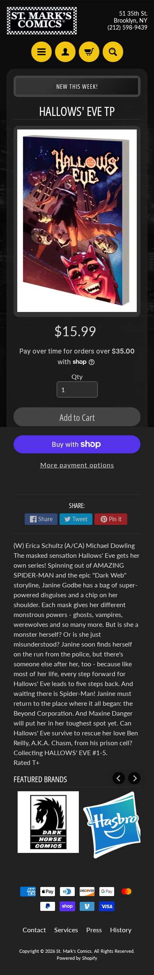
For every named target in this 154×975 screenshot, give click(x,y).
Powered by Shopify (77, 958)
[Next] (134, 778)
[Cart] (89, 52)
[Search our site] (113, 52)
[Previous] (119, 778)
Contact (34, 929)
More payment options (77, 465)
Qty (77, 376)
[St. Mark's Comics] (42, 21)
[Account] (65, 52)
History (120, 929)
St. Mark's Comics (74, 951)
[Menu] (41, 52)
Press (94, 929)
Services (66, 929)
